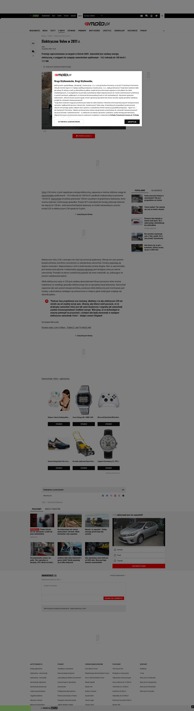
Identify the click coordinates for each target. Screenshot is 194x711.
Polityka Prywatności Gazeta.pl (121, 115)
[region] (97, 98)
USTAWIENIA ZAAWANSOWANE (69, 122)
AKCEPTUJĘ (132, 122)
